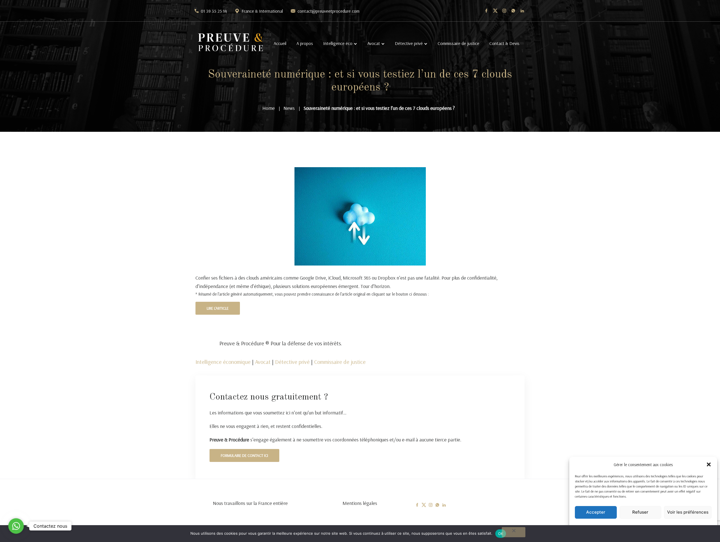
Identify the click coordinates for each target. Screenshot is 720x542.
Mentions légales (360, 503)
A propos (304, 43)
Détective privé (409, 43)
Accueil (280, 43)
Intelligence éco (337, 43)
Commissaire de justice (458, 43)
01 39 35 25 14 (214, 11)
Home (268, 108)
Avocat (373, 43)
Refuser (640, 512)
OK (500, 533)
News (289, 108)
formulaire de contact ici (244, 455)
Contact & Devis (504, 43)
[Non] (513, 532)
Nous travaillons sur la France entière (250, 503)
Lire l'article (218, 308)
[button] (709, 464)
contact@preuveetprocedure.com (328, 11)
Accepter (595, 512)
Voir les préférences (687, 512)
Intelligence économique (223, 361)
